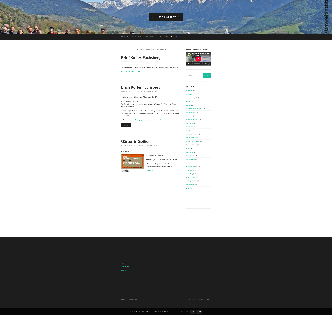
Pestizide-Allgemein (192, 141)
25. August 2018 (126, 146)
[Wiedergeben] (188, 64)
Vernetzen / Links (191, 170)
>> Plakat (149, 170)
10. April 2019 (126, 91)
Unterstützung (190, 159)
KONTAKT (160, 36)
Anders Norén (199, 299)
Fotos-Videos (190, 112)
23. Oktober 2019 (127, 62)
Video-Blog (149, 36)
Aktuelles (124, 36)
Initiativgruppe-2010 (192, 119)
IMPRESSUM (125, 266)
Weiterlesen (126, 125)
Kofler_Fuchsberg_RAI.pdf (130, 72)
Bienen (188, 101)
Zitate (188, 188)
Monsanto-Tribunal (192, 134)
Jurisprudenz (190, 123)
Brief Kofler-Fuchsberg (141, 57)
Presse (188, 148)
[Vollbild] (209, 64)
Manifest (189, 130)
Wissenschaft (190, 184)
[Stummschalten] (206, 64)
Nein (199, 311)
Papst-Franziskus (191, 137)
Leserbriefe (189, 126)
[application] (198, 59)
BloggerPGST (139, 62)
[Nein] (330, 311)
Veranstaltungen (191, 166)
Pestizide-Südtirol (191, 145)
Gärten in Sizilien (136, 141)
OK (193, 311)
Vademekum (190, 163)
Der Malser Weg (166, 17)
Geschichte (189, 116)
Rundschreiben (137, 36)
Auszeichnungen (191, 98)
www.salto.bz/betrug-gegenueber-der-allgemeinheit (144, 120)
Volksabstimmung (191, 177)
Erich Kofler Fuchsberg (140, 87)
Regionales (189, 152)
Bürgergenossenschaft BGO (194, 108)
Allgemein (189, 94)
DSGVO (123, 270)
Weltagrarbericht (191, 181)
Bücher (188, 105)
